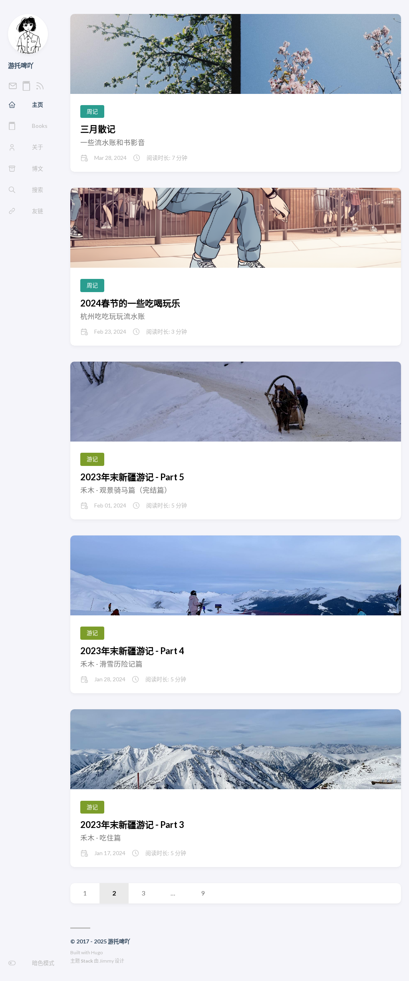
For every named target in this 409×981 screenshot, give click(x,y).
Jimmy (106, 961)
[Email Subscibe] (13, 88)
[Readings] (26, 88)
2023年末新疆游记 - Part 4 (132, 650)
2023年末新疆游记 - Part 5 (132, 477)
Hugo (97, 952)
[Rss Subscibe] (40, 88)
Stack (87, 961)
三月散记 (97, 128)
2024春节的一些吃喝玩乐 (130, 303)
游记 (92, 459)
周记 (92, 111)
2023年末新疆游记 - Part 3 (132, 824)
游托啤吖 (21, 65)
